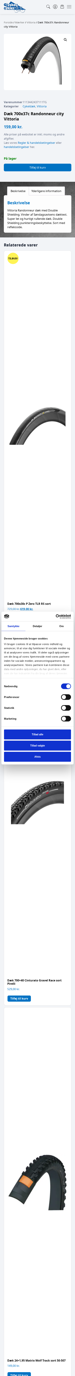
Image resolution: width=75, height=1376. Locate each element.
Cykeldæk (29, 106)
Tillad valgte (37, 745)
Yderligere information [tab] (46, 191)
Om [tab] (61, 626)
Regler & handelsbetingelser (36, 143)
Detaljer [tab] (37, 626)
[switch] (66, 697)
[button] (65, 40)
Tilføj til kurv (37, 167)
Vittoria (31, 22)
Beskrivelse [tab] (18, 191)
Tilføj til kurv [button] (19, 998)
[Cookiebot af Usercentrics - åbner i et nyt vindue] (55, 616)
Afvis (37, 756)
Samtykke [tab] (14, 626)
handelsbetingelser (16, 147)
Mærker (19, 22)
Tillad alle (37, 734)
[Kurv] (62, 7)
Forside (8, 22)
